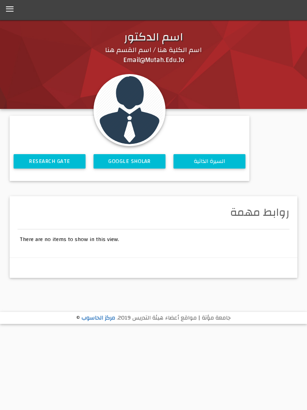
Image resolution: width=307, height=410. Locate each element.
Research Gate (49, 161)
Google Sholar (129, 161)
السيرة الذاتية (209, 161)
